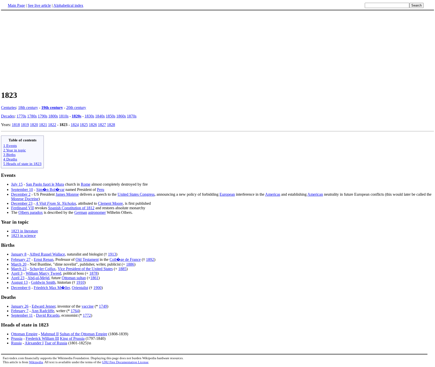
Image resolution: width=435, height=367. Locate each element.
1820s (76, 116)
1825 (84, 125)
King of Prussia (72, 338)
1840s (100, 116)
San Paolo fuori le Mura (45, 184)
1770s (21, 116)
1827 (102, 125)
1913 (112, 254)
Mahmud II (50, 334)
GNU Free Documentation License (125, 362)
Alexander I (34, 343)
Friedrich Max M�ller (52, 288)
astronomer (97, 212)
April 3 (16, 273)
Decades (8, 116)
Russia (16, 343)
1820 (34, 125)
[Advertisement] (217, 50)
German (80, 212)
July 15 (17, 184)
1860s (121, 116)
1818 (16, 125)
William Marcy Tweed (43, 273)
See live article (39, 5)
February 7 (19, 311)
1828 (111, 125)
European (227, 194)
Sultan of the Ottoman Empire (83, 334)
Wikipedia (36, 362)
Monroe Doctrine (25, 199)
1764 (75, 311)
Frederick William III (42, 338)
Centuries (8, 107)
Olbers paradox (30, 212)
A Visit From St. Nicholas (56, 203)
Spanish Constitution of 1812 (71, 208)
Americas (272, 194)
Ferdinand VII (22, 208)
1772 (87, 315)
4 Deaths (10, 159)
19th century (52, 107)
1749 (103, 306)
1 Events (10, 145)
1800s (53, 116)
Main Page (16, 5)
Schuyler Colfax (43, 269)
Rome (85, 184)
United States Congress (136, 194)
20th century (76, 107)
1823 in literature (24, 231)
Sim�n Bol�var (50, 189)
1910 (80, 282)
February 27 (20, 259)
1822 (52, 125)
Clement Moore (110, 203)
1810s (63, 116)
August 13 (19, 282)
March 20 (18, 264)
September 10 (22, 189)
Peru (100, 189)
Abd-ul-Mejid (38, 278)
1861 (94, 278)
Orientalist (80, 288)
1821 (43, 125)
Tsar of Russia (56, 343)
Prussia (16, 338)
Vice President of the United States (85, 269)
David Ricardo (47, 315)
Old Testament (87, 259)
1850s (110, 116)
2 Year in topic (14, 150)
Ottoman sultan (74, 278)
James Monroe (67, 194)
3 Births (9, 154)
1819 (25, 125)
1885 (122, 269)
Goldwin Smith (43, 282)
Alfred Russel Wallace (47, 254)
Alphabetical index (68, 5)
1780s (32, 116)
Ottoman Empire (24, 334)
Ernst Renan (43, 259)
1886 (130, 264)
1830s (89, 116)
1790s (42, 116)
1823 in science (23, 235)
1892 (150, 259)
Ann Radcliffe (42, 311)
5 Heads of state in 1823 (22, 163)
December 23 (21, 203)
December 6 (20, 288)
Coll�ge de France (125, 259)
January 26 (19, 306)
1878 (93, 273)
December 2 (20, 194)
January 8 (18, 254)
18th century (28, 107)
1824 (75, 125)
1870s (131, 116)
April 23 (17, 278)
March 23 (18, 269)
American (315, 194)
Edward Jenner (43, 306)
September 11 (22, 315)
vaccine (88, 306)
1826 (93, 125)
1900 (97, 288)
